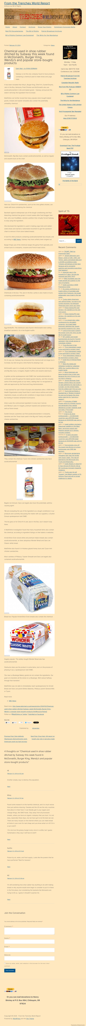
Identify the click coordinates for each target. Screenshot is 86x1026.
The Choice (68, 412)
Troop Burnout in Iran (70, 345)
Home (7, 27)
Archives (32, 27)
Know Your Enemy (44, 27)
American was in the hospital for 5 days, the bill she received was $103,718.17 (68, 274)
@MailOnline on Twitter (19, 714)
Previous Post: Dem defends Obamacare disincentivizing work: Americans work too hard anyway (15, 738)
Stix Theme (30, 1018)
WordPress (17, 1018)
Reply (8, 786)
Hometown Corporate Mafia (64, 27)
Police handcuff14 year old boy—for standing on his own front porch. (69, 310)
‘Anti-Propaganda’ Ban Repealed (70, 111)
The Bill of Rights (32, 31)
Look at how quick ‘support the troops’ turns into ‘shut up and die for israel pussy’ (69, 333)
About (15, 27)
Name (6, 938)
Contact (23, 27)
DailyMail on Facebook (36, 714)
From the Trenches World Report (27, 3)
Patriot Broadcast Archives (51, 31)
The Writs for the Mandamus (47, 35)
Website (7, 955)
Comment (8, 926)
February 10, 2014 (14, 45)
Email (6, 946)
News (53, 45)
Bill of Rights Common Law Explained (19, 35)
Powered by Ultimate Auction (78, 1025)
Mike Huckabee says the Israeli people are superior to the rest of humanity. (69, 281)
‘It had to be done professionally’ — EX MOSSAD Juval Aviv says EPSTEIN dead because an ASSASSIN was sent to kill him (70, 418)
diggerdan (35, 728)
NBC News (17, 239)
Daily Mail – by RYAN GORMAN (26, 68)
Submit (79, 241)
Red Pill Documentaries (14, 31)
